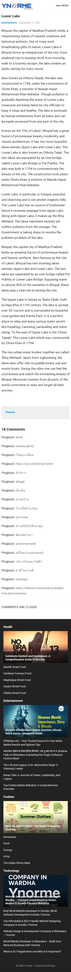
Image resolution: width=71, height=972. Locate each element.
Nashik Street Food (14, 666)
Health (7, 627)
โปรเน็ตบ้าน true (26, 508)
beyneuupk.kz (25, 446)
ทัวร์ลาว (21, 473)
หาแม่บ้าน (22, 499)
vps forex (22, 517)
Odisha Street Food (14, 692)
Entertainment (9, 22)
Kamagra (22, 579)
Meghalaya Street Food (17, 679)
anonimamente (26, 544)
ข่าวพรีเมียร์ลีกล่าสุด (29, 526)
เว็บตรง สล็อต (25, 455)
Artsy (6, 856)
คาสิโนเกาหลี (25, 570)
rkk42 (19, 437)
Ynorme (10, 412)
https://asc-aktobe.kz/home (34, 464)
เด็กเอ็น (20, 490)
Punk (6, 843)
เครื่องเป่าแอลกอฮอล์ (29, 553)
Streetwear (9, 836)
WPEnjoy (50, 965)
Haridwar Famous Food (17, 673)
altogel (20, 481)
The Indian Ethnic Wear (16, 862)
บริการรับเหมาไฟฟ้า (29, 561)
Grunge (7, 849)
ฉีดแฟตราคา (24, 535)
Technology (11, 871)
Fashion (8, 797)
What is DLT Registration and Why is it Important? (32, 951)
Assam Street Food (14, 686)
